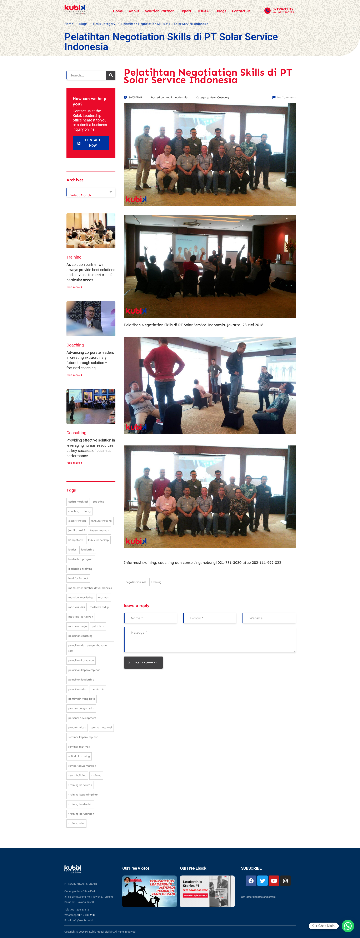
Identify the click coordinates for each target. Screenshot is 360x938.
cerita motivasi (78, 501)
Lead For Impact (78, 578)
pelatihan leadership (81, 679)
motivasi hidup (99, 607)
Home (118, 11)
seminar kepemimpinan (83, 737)
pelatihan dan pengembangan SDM (87, 648)
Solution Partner (159, 11)
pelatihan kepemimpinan (84, 670)
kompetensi (75, 540)
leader (72, 549)
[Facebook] (251, 880)
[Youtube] (274, 880)
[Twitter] (262, 880)
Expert (185, 11)
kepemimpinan (99, 530)
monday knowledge (80, 597)
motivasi (103, 597)
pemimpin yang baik (81, 698)
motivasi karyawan (80, 616)
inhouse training (101, 520)
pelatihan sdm (77, 689)
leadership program (80, 559)
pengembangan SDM (81, 708)
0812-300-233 (86, 915)
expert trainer (77, 520)
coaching (98, 501)
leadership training (80, 568)
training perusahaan (81, 813)
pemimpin (97, 689)
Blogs (221, 11)
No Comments (286, 97)
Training (73, 257)
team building (77, 775)
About (134, 11)
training (156, 582)
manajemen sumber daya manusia (90, 587)
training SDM (76, 823)
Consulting (76, 432)
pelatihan (98, 626)
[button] (348, 926)
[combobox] (90, 192)
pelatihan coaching (80, 635)
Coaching (75, 345)
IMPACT (204, 11)
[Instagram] (285, 880)
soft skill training (79, 756)
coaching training (79, 511)
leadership (87, 549)
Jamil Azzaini (76, 530)
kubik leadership (98, 540)
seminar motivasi (79, 746)
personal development (82, 717)
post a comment (146, 662)
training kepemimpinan (83, 794)
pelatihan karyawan (81, 660)
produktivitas (77, 727)
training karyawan (80, 785)
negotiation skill (136, 582)
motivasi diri (76, 607)
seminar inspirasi (101, 727)
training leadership (80, 804)
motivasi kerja (77, 626)
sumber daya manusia (82, 765)
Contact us (241, 11)
